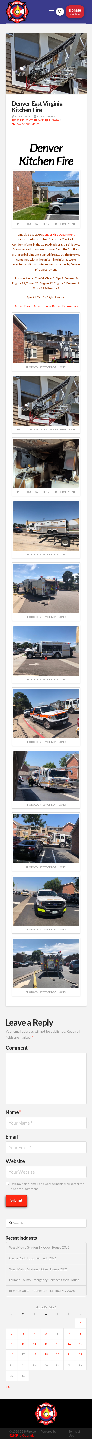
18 (34, 1354)
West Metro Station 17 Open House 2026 (39, 1247)
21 (69, 1354)
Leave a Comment (27, 124)
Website (15, 1161)
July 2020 (53, 120)
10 (23, 1344)
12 (46, 1344)
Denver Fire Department (58, 234)
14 (69, 1344)
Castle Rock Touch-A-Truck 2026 (33, 1258)
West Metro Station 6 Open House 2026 (38, 1269)
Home (40, 120)
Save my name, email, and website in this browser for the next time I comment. (47, 1186)
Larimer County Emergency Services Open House (44, 1280)
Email (13, 1137)
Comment (18, 1048)
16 (11, 1354)
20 (57, 1354)
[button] (51, 11)
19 (46, 1354)
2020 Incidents (23, 120)
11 (34, 1344)
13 (57, 1344)
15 (80, 1344)
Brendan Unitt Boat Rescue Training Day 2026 (42, 1291)
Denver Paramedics (65, 306)
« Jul (8, 1387)
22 (80, 1354)
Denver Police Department (31, 306)
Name (13, 1112)
